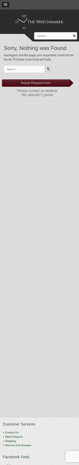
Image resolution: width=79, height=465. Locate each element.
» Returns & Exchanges (17, 445)
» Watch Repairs (13, 436)
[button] (5, 4)
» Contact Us (11, 432)
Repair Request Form (35, 83)
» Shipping (9, 440)
